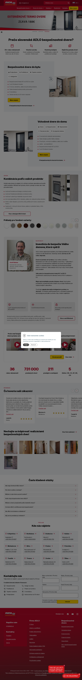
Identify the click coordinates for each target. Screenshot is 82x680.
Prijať (26, 344)
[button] (79, 674)
